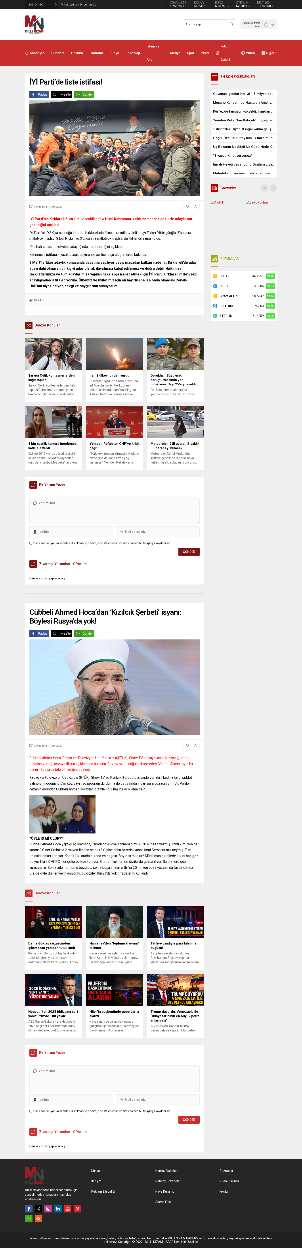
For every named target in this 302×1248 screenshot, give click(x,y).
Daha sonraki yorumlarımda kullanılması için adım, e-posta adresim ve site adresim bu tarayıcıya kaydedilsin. (102, 543)
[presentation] (264, 188)
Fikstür (224, 1191)
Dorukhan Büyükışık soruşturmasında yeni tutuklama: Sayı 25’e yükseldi (109, 4)
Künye (95, 1171)
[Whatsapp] (28, 1218)
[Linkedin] (58, 1208)
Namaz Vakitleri (166, 1171)
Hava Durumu (164, 1191)
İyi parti (38, 299)
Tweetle (65, 94)
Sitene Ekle (163, 1202)
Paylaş (42, 94)
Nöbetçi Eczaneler (168, 1181)
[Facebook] (28, 1208)
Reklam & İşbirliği (103, 1191)
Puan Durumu (229, 1181)
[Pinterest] (77, 1208)
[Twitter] (38, 1208)
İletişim (96, 1181)
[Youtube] (67, 1208)
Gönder (88, 94)
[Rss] (38, 1218)
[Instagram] (48, 1208)
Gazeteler (226, 1171)
